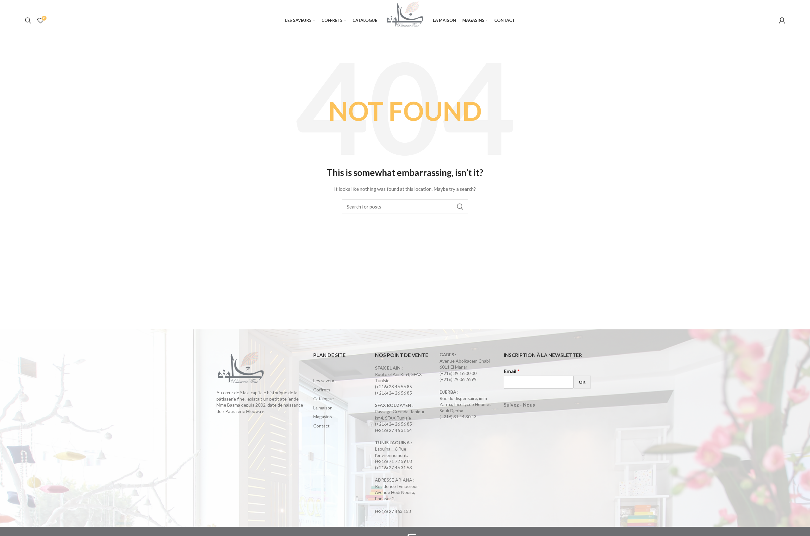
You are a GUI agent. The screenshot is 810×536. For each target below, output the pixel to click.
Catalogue (323, 398)
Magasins (322, 416)
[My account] (782, 20)
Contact (321, 425)
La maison (323, 407)
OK (582, 382)
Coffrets (321, 389)
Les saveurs (325, 380)
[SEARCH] (460, 206)
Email (512, 371)
